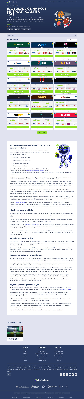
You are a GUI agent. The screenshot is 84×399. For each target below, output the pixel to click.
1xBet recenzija (42, 57)
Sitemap (59, 360)
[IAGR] (61, 387)
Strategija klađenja (42, 351)
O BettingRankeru (59, 351)
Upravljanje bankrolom (41, 358)
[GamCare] (52, 387)
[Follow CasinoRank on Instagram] (64, 374)
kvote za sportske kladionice (66, 289)
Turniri (25, 358)
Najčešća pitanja (42, 360)
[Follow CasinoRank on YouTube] (70, 374)
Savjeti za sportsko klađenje (41, 353)
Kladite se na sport (61, 2)
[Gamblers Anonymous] (44, 387)
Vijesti (75, 2)
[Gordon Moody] (35, 387)
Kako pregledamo (59, 353)
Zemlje (25, 355)
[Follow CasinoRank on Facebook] (61, 374)
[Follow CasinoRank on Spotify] (73, 374)
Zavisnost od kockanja (26, 397)
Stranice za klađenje (49, 2)
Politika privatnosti (38, 397)
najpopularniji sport (20, 202)
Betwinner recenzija (18, 57)
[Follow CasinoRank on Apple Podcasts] (76, 374)
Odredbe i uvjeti (61, 397)
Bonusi (25, 351)
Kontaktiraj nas (58, 358)
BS (8, 374)
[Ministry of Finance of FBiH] (22, 387)
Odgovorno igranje (50, 397)
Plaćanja (25, 353)
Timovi (25, 360)
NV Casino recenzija (66, 57)
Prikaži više (41, 132)
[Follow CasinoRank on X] (67, 374)
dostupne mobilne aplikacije (44, 215)
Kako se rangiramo (58, 355)
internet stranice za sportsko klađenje (35, 170)
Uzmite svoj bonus (18, 55)
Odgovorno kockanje (42, 355)
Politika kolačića (14, 397)
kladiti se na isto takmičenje (32, 224)
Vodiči (70, 2)
